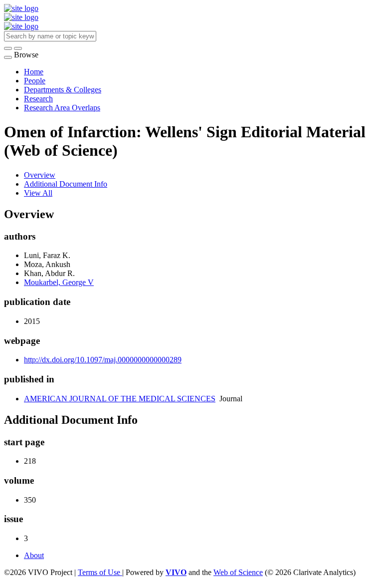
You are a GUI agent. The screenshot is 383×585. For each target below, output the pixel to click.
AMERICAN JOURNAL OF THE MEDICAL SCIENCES (119, 398)
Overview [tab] (39, 175)
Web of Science (238, 572)
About (34, 555)
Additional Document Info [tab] (65, 184)
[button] (8, 48)
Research (38, 98)
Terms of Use (100, 572)
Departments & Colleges (62, 89)
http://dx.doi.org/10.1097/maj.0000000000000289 (103, 359)
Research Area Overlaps (62, 107)
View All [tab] (38, 193)
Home (33, 71)
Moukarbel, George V (59, 282)
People (34, 80)
